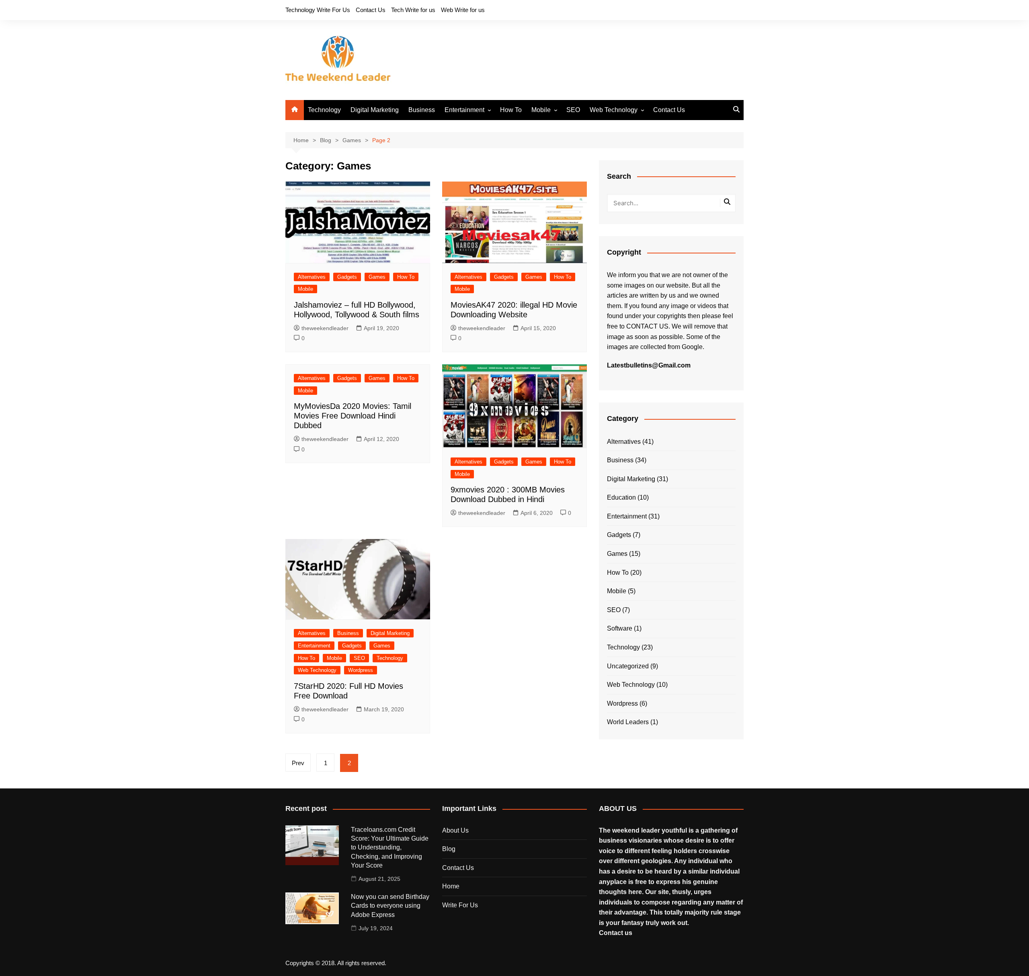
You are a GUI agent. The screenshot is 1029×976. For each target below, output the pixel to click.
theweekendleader (324, 328)
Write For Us (460, 905)
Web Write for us (463, 9)
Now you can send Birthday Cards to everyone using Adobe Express (390, 905)
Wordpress (360, 670)
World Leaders (628, 722)
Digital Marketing (375, 109)
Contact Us (370, 9)
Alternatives (312, 277)
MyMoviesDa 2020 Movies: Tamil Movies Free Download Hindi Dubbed (352, 416)
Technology (324, 109)
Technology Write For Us (317, 9)
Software (619, 628)
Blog (448, 848)
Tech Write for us (413, 9)
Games (377, 277)
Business (421, 109)
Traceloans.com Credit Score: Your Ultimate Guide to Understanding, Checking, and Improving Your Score (389, 847)
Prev (298, 763)
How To (511, 109)
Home (450, 886)
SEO (573, 109)
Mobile (541, 109)
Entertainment (464, 109)
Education (621, 497)
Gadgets (347, 277)
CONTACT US (647, 326)
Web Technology (613, 109)
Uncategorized (628, 666)
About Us (455, 830)
